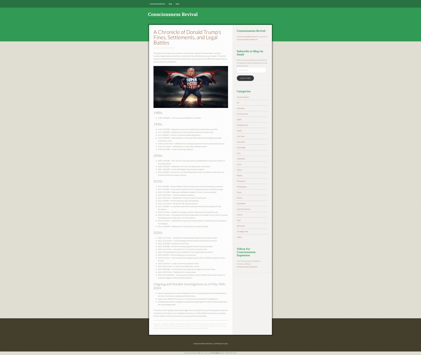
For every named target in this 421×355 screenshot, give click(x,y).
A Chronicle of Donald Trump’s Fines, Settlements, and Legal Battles (187, 37)
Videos (239, 237)
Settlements (181, 326)
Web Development (191, 353)
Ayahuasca (241, 108)
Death (239, 119)
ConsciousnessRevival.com (247, 36)
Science (239, 215)
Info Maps (240, 136)
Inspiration (241, 142)
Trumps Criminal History (180, 328)
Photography (242, 187)
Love (238, 153)
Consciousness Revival (173, 14)
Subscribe (245, 78)
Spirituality (241, 226)
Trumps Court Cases (161, 328)
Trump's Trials (220, 326)
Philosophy (241, 181)
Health (239, 131)
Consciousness (242, 114)
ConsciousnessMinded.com (247, 39)
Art (238, 103)
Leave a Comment (167, 48)
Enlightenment (242, 125)
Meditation (241, 159)
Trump (199, 326)
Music (239, 164)
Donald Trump (205, 324)
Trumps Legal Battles (199, 328)
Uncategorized (242, 231)
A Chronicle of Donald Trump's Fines (184, 324)
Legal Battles (169, 326)
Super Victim (191, 326)
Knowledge (241, 147)
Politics (156, 324)
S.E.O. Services (205, 353)
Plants (239, 192)
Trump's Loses (208, 326)
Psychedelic (241, 203)
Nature (239, 170)
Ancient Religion (243, 97)
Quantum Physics (243, 209)
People (239, 175)
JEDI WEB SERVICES (229, 353)
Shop (239, 220)
